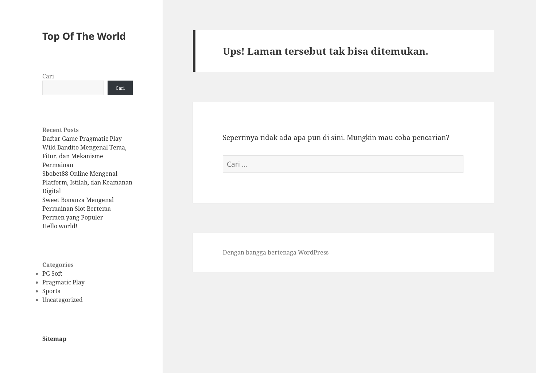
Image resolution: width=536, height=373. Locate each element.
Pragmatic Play (63, 282)
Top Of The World (84, 36)
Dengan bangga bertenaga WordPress (276, 252)
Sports (51, 291)
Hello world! (59, 226)
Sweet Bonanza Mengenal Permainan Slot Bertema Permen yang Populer (78, 208)
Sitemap (54, 339)
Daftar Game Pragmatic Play (82, 139)
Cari (48, 76)
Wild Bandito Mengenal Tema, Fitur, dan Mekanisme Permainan (84, 156)
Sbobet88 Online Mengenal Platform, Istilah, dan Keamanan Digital (87, 182)
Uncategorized (62, 300)
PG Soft (52, 273)
